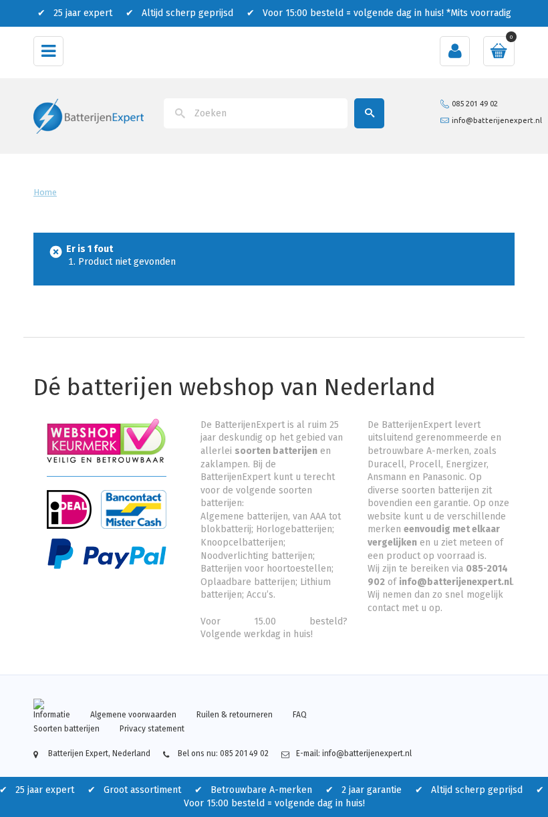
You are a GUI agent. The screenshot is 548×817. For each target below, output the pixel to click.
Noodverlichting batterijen (256, 556)
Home (45, 192)
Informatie (51, 714)
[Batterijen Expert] (88, 115)
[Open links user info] (455, 51)
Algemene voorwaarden (133, 714)
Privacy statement (152, 728)
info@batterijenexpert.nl (497, 120)
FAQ (300, 714)
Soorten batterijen (66, 728)
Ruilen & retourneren (234, 714)
